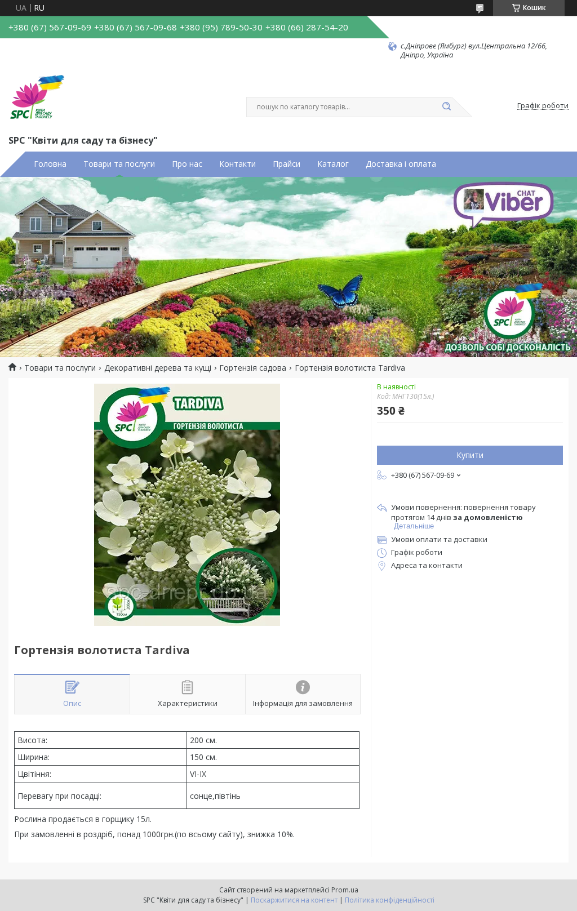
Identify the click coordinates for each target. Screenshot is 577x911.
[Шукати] (446, 107)
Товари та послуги (119, 164)
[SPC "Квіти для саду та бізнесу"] (36, 96)
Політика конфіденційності (389, 900)
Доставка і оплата (401, 164)
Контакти (237, 164)
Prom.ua (344, 890)
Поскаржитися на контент (294, 900)
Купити (469, 455)
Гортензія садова (252, 368)
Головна (50, 164)
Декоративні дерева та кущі (157, 368)
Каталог (333, 164)
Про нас (187, 164)
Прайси (286, 164)
